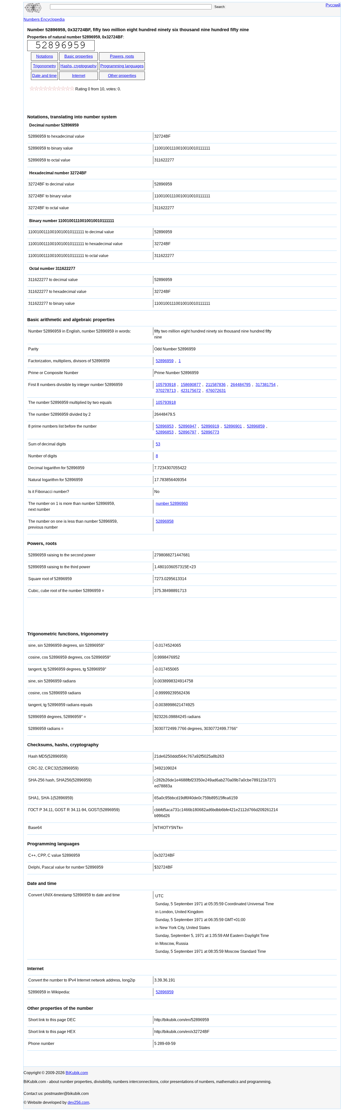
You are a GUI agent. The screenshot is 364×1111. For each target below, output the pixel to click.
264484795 (241, 385)
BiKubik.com (77, 1073)
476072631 (216, 390)
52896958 (165, 521)
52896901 (233, 426)
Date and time (44, 76)
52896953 (165, 426)
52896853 (165, 432)
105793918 (166, 385)
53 (158, 444)
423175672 (191, 390)
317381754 (266, 385)
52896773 (210, 432)
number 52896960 (172, 503)
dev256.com (78, 1102)
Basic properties (78, 56)
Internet (78, 76)
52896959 (165, 361)
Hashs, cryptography (78, 66)
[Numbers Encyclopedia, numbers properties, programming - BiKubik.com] (33, 11)
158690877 (191, 385)
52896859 (256, 426)
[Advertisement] (190, 71)
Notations (44, 56)
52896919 (210, 426)
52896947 (187, 426)
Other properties (122, 76)
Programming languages (122, 66)
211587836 (216, 385)
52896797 (187, 432)
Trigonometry (44, 66)
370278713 (166, 390)
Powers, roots (122, 56)
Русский (333, 5)
